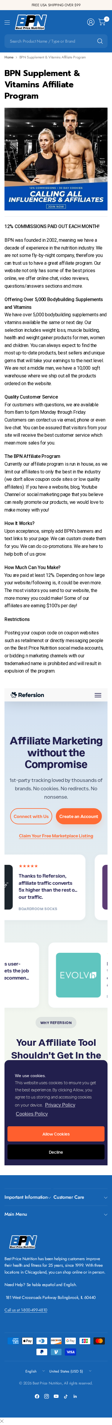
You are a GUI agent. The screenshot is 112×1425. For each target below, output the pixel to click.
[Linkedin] (75, 1396)
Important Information (25, 1197)
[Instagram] (46, 1396)
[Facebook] (37, 1396)
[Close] (2, 1421)
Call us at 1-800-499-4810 (25, 1310)
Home (8, 57)
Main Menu (15, 1214)
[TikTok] (65, 1396)
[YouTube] (56, 1396)
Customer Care (68, 1197)
